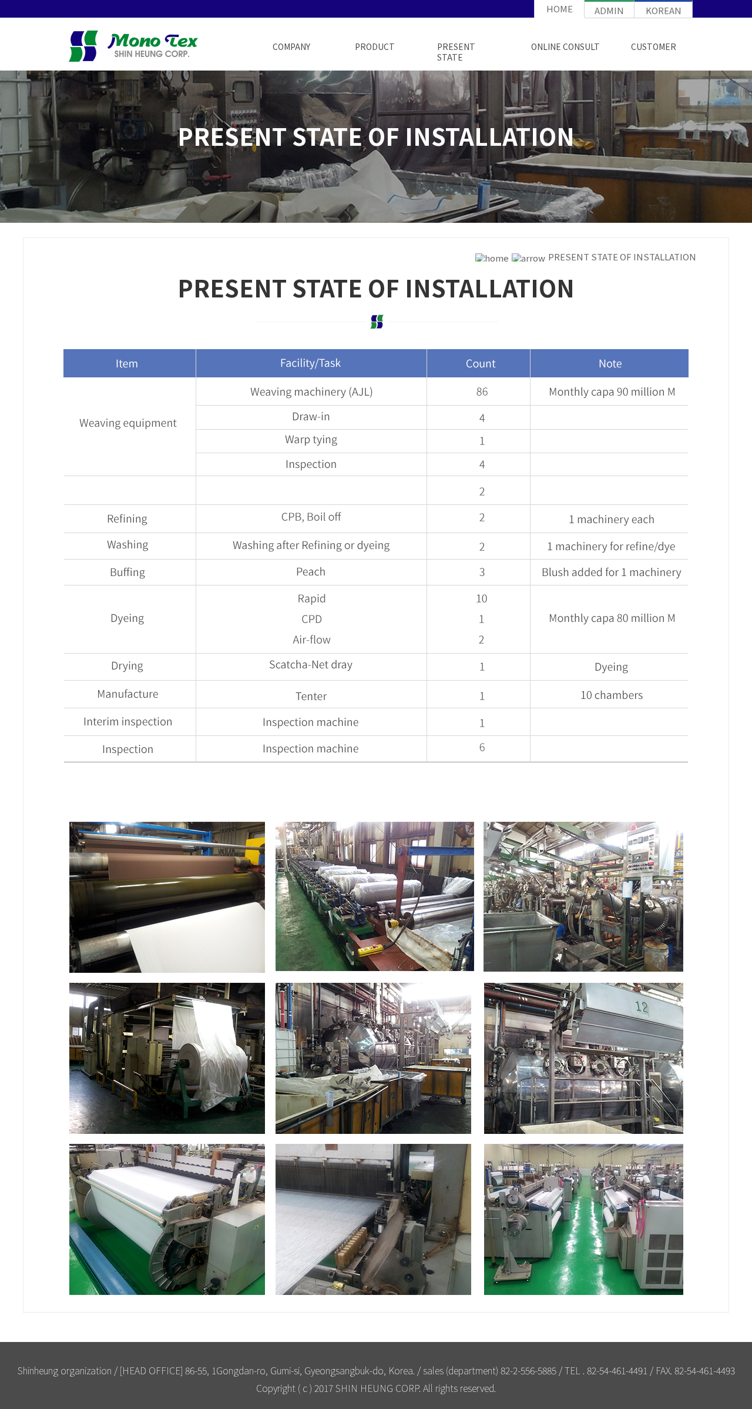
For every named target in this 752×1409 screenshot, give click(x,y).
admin (609, 10)
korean (664, 10)
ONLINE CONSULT (565, 46)
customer (653, 46)
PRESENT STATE (456, 52)
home (559, 8)
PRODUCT (375, 46)
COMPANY (291, 46)
